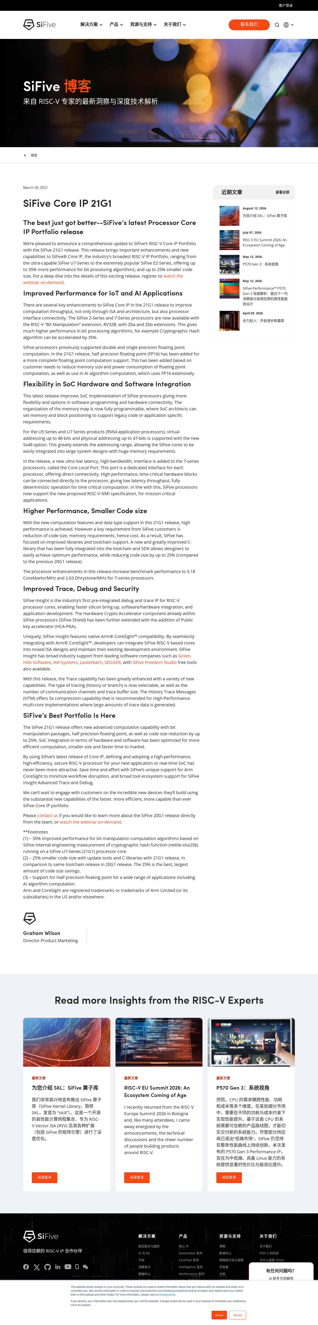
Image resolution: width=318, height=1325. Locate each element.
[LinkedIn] (57, 1267)
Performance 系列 (191, 1274)
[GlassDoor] (77, 1267)
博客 (34, 155)
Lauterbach (91, 662)
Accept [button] (219, 1315)
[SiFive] (39, 25)
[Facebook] (26, 1267)
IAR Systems (65, 662)
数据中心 (144, 1274)
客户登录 (286, 5)
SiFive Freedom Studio (155, 662)
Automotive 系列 (190, 1253)
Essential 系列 (189, 1260)
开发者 (223, 1267)
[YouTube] (67, 1267)
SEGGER (112, 662)
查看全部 (282, 192)
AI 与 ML (144, 1253)
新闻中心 (225, 1253)
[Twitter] (36, 1267)
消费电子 (144, 1267)
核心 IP (183, 1246)
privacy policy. (167, 1294)
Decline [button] (237, 1315)
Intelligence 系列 (191, 1267)
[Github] (47, 1267)
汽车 (141, 1260)
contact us (47, 815)
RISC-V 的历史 (269, 1253)
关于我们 (266, 1246)
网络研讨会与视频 (231, 1260)
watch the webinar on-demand (90, 822)
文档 (222, 1274)
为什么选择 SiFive (272, 1260)
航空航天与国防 (149, 1246)
